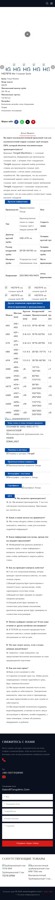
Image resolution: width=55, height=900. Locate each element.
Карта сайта (48, 892)
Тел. (3, 769)
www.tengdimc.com (32, 892)
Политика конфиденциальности (28, 895)
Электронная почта (9, 786)
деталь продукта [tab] (27, 133)
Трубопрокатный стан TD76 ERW (13, 874)
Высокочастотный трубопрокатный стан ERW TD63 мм (39, 878)
